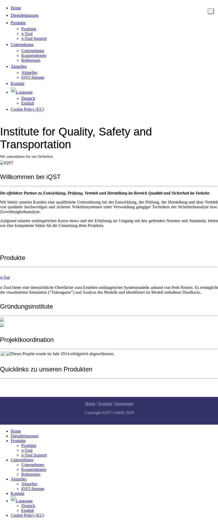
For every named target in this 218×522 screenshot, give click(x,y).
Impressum (124, 403)
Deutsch (28, 98)
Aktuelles (19, 66)
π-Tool (26, 33)
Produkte (18, 22)
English (27, 103)
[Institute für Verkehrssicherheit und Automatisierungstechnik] (2, 320)
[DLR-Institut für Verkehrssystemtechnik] (2, 325)
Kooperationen (33, 55)
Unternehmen (22, 44)
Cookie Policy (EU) (27, 109)
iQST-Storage (32, 77)
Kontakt (17, 83)
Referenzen (30, 60)
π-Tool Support (34, 38)
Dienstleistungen (25, 15)
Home (16, 8)
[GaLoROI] (3, 354)
